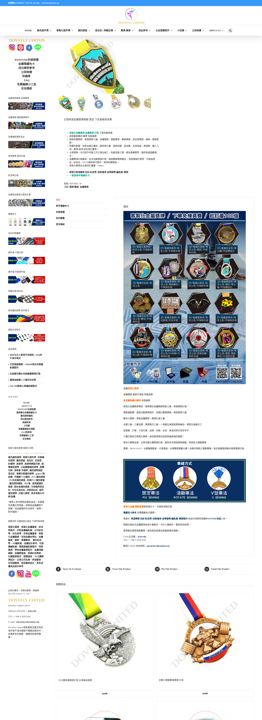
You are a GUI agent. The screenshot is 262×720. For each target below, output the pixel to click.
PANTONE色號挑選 (27, 59)
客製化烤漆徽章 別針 (79, 172)
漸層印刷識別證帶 (25, 473)
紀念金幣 (17, 533)
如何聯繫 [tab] (60, 218)
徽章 (17, 540)
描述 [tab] (58, 200)
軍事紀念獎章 (34, 553)
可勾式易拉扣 (18, 490)
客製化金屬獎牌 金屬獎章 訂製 (84, 133)
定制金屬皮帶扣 (29, 537)
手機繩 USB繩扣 (22, 477)
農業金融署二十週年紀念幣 (23, 380)
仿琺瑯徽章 (13, 563)
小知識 (27, 426)
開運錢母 (27, 556)
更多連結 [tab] (60, 224)
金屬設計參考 (30, 543)
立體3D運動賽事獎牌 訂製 (171, 680)
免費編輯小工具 (26, 84)
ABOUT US (26, 406)
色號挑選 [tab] (60, 212)
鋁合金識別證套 (21, 487)
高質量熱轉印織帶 (132, 400)
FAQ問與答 (26, 432)
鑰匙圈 (119, 172)
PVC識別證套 (38, 477)
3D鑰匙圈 (17, 543)
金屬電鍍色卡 (26, 63)
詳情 (105, 694)
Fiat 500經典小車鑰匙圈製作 (23, 386)
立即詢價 (26, 72)
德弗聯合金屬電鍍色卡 (26, 412)
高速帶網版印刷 (32, 464)
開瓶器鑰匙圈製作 (28, 546)
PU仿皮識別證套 (17, 480)
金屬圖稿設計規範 (26, 429)
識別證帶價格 (26, 416)
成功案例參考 (26, 67)
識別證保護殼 (15, 483)
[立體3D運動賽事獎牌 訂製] (205, 634)
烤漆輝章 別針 (138, 518)
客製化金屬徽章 (29, 527)
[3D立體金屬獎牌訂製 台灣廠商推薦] (104, 634)
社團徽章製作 (14, 556)
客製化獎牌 (133, 388)
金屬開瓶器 (20, 553)
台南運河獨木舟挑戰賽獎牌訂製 (25, 374)
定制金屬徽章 (30, 533)
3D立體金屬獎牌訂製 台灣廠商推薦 (75, 680)
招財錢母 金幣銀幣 (107, 172)
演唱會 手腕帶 (21, 470)
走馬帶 (38, 460)
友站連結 (26, 88)
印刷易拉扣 (32, 490)
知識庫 (26, 76)
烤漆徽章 (36, 560)
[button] (230, 30)
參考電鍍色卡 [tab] (62, 206)
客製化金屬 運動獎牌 (133, 506)
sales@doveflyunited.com (50, 3)
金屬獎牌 (84, 187)
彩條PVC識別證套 (36, 480)
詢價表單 (27, 422)
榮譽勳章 (25, 540)
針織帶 (11, 464)
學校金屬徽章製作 (23, 550)
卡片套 (27, 483)
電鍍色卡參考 (129, 512)
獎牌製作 (183, 518)
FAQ (26, 80)
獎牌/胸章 (74, 187)
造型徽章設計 (27, 563)
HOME (26, 403)
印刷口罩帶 (24, 493)
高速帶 (19, 464)
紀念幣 (93, 172)
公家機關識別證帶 (29, 467)
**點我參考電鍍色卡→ (81, 175)
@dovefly (142, 536)
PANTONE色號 (213, 518)
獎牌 (126, 172)
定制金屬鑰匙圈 (24, 530)
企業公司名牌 (23, 560)
